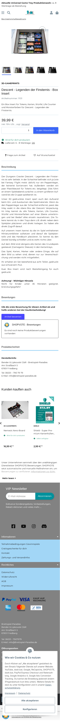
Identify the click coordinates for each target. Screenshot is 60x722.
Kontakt (5, 553)
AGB (3, 581)
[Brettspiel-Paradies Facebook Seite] (13, 526)
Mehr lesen (8, 478)
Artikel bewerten (13, 316)
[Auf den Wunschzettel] (42, 29)
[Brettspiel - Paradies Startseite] (29, 12)
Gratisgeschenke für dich (14, 548)
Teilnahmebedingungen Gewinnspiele (20, 544)
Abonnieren (45, 496)
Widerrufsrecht (9, 576)
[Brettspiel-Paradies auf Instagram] (33, 526)
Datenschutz (24, 693)
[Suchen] (8, 12)
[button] (51, 12)
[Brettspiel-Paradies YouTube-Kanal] (23, 526)
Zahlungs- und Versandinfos (15, 557)
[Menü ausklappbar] (2, 12)
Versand (25, 124)
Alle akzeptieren (30, 700)
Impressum (10, 693)
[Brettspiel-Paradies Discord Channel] (44, 526)
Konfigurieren (30, 709)
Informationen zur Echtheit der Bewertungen (26, 717)
